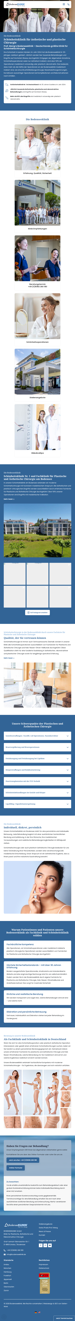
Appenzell (8, 1279)
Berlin (6, 1283)
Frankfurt (7, 1275)
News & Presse (45, 1231)
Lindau (6, 1264)
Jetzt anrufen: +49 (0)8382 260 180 (23, 1160)
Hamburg (7, 1272)
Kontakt (42, 1235)
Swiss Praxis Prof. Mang (48, 1228)
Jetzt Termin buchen (64, 1318)
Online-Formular (15, 1168)
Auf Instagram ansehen (38, 612)
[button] (4, 1317)
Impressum (43, 1264)
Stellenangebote (45, 1224)
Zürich (6, 1290)
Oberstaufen (9, 1287)
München (7, 1268)
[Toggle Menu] (64, 4)
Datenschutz (44, 1268)
